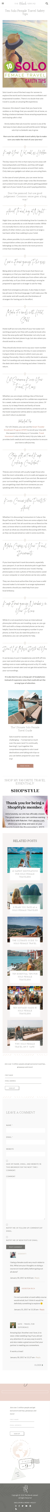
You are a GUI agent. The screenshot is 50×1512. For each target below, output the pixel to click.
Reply (37, 1278)
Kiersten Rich (28, 1288)
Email (9, 1137)
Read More (25, 766)
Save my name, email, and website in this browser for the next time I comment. (23, 1167)
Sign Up (12, 1088)
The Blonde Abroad (24, 3)
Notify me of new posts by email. (22, 1240)
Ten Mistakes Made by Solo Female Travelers (25, 1011)
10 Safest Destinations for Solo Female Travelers (25, 874)
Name (9, 1125)
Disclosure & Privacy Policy (25, 1502)
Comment (10, 1176)
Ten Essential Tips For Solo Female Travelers (25, 977)
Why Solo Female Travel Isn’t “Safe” (25, 1045)
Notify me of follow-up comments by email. (24, 1229)
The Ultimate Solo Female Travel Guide (25, 729)
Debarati (22, 1254)
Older (37, 1365)
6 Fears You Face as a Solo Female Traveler (25, 908)
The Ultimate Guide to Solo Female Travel (25, 942)
